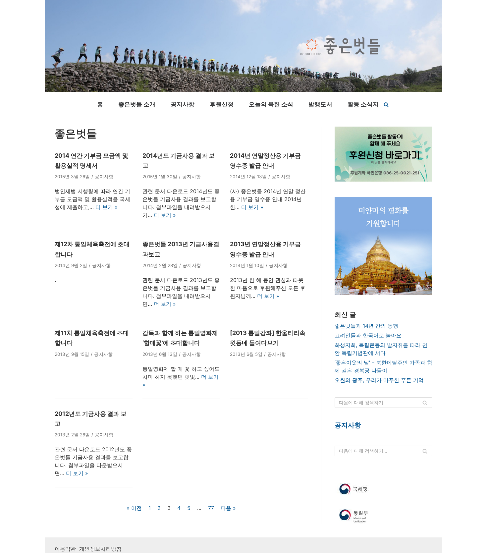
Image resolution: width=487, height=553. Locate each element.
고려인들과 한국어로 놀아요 (368, 335)
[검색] (386, 104)
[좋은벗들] (340, 46)
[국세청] (383, 489)
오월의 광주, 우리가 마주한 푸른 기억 (379, 380)
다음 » (228, 508)
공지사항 (182, 104)
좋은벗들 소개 (136, 104)
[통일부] (383, 516)
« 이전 (134, 508)
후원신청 (222, 104)
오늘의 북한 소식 (271, 104)
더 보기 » (106, 207)
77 (211, 508)
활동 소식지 (363, 104)
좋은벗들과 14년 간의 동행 (366, 325)
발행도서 (320, 104)
